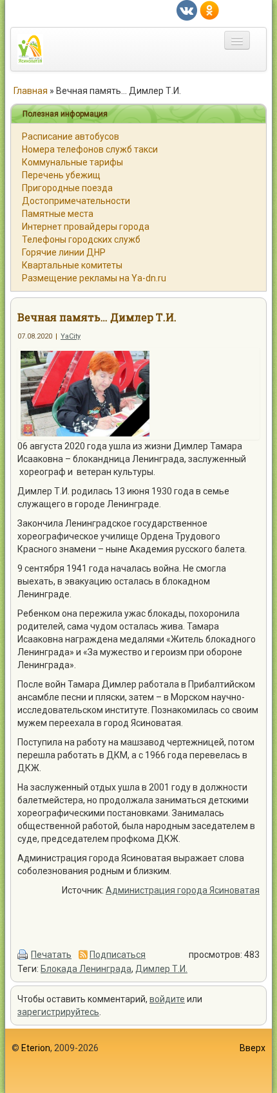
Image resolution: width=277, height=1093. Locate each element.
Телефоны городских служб (81, 239)
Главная (31, 91)
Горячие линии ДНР (64, 252)
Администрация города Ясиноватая (183, 890)
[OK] (209, 10)
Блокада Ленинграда (86, 969)
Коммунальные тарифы (72, 162)
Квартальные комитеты (72, 265)
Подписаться (118, 954)
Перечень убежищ (61, 175)
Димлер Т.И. (161, 969)
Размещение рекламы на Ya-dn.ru (94, 278)
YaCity (71, 336)
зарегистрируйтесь (58, 1012)
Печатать (51, 954)
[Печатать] (23, 954)
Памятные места (57, 214)
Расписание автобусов (70, 136)
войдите (167, 999)
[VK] (187, 10)
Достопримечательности (76, 201)
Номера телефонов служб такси (90, 149)
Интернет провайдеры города (85, 226)
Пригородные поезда (67, 188)
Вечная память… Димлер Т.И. (97, 317)
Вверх (252, 1048)
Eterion (35, 1048)
